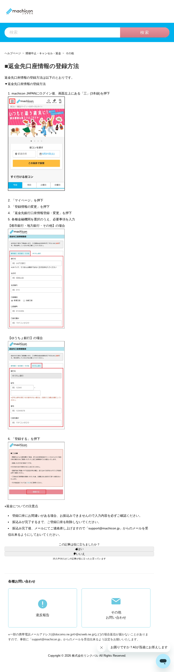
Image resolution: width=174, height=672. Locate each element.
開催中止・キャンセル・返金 (43, 53)
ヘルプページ (13, 53)
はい (81, 548)
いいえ (80, 553)
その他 (70, 53)
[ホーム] (19, 11)
